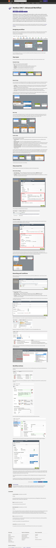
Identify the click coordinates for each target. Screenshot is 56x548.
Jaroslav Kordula (15, 10)
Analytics (23, 539)
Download (22, 3)
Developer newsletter (38, 539)
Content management (25, 534)
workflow (25, 11)
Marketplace (38, 3)
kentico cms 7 (21, 11)
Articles (10, 3)
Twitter (36, 481)
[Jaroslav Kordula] (10, 486)
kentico (17, 11)
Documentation (27, 3)
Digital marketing (24, 535)
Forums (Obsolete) (11, 541)
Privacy (24, 547)
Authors (9, 535)
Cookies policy (28, 547)
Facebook (40, 481)
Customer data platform (25, 537)
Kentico (13, 547)
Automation (23, 538)
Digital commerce (24, 536)
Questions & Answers (16, 3)
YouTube (36, 535)
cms (13, 11)
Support (33, 3)
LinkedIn (45, 481)
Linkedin (36, 537)
